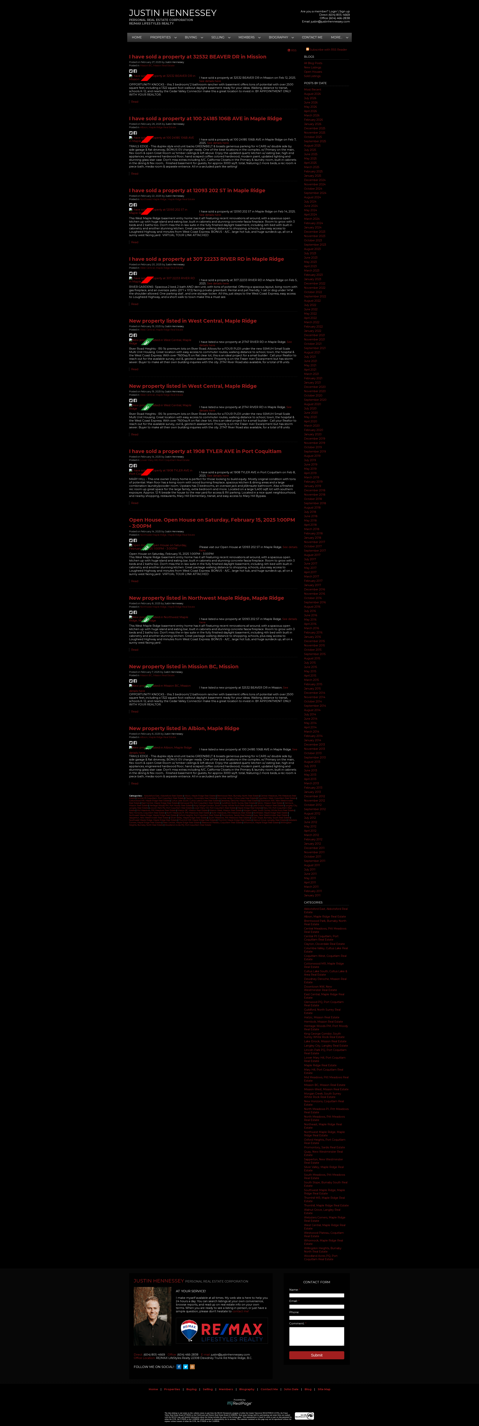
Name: (294, 1289)
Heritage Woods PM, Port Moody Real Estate (171, 805)
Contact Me (312, 37)
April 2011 (310, 882)
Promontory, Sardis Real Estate (324, 1147)
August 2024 (312, 197)
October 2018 (313, 499)
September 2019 (315, 451)
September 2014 (315, 705)
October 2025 (313, 137)
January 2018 (312, 537)
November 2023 (314, 236)
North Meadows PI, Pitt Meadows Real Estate (188, 813)
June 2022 (311, 309)
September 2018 (315, 503)
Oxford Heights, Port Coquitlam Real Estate (199, 815)
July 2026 (310, 98)
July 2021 (310, 356)
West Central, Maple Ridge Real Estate (161, 267)
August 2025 (312, 145)
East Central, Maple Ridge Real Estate (160, 803)
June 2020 (311, 412)
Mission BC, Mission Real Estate (324, 1085)
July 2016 (310, 611)
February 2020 (313, 430)
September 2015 (315, 654)
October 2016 (313, 598)
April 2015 (310, 675)
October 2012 (313, 805)
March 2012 (311, 835)
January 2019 (312, 486)
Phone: (294, 1312)
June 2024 (311, 206)
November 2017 (314, 542)
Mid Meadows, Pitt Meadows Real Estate (156, 810)
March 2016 (311, 628)
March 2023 (311, 270)
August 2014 (312, 710)
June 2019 (310, 464)
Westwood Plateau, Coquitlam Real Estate (222, 822)
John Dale (291, 1389)
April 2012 (310, 830)
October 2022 (313, 292)
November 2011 (314, 852)
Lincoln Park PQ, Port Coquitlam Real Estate (171, 808)
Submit (317, 1355)
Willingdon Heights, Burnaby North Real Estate (322, 1250)
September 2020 (315, 400)
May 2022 (310, 313)
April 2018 (310, 524)
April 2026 (310, 111)
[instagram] (193, 1367)
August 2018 (312, 507)
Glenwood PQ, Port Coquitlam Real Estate (200, 803)
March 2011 (311, 886)
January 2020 (313, 434)
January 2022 (312, 331)
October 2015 (312, 649)
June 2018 (311, 516)
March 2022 (311, 322)
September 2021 (315, 348)
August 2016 (312, 606)
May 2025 (310, 158)
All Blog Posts (313, 63)
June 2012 (310, 822)
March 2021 (311, 374)
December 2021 (314, 335)
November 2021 (314, 339)
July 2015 (310, 662)
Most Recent (312, 89)
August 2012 (312, 813)
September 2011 (314, 861)
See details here (210, 81)
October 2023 (313, 240)
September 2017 (315, 550)
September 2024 (315, 193)
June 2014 (310, 718)
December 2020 (315, 387)
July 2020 (310, 408)
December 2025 (314, 128)
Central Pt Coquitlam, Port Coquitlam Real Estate (321, 938)
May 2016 (310, 619)
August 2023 (312, 249)
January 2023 (312, 279)
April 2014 (310, 727)
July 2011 (309, 869)
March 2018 (311, 529)
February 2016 (313, 632)
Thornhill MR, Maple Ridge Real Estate (198, 820)
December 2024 (315, 180)
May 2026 (310, 106)
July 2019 (310, 460)
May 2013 (310, 774)
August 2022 (312, 300)
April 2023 (310, 266)
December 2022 (314, 283)
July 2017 (310, 559)
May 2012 (310, 826)
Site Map (324, 1389)
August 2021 (312, 352)
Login (333, 11)
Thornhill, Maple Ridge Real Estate (326, 1205)
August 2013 (312, 761)
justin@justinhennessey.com (330, 21)
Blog (308, 1389)
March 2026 (311, 115)
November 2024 (315, 184)
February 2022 (313, 326)
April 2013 (310, 779)
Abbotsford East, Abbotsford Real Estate (163, 796)
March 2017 (311, 576)
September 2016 (315, 602)
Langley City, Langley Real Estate (326, 1045)
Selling (208, 1389)
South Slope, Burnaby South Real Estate (270, 818)
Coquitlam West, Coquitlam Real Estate (277, 798)
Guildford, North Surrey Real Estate (238, 803)
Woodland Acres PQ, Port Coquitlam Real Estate (321, 1257)
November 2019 (314, 443)
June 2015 (310, 667)
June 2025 (310, 154)
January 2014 (312, 740)
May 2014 (310, 723)
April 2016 (310, 624)
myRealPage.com (239, 1403)
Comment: (297, 1323)
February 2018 (313, 533)
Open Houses (313, 71)
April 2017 (310, 572)
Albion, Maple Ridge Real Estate (325, 916)
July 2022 (310, 305)
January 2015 (312, 688)
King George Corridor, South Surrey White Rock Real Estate (324, 1035)
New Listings (312, 67)
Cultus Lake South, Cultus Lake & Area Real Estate (325, 973)
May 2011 (310, 878)
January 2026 (312, 124)
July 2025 (310, 150)
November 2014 (314, 697)
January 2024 (312, 227)
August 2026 (312, 94)
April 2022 (310, 318)
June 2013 (310, 770)
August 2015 (312, 658)
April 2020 (310, 421)
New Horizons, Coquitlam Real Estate (147, 813)
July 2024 (310, 201)
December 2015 (314, 641)
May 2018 (310, 520)
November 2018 (314, 494)
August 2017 (312, 555)
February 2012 (313, 839)
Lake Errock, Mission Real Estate (325, 1041)
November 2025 (314, 132)
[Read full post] (162, 77)
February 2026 (313, 119)
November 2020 (315, 391)
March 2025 (311, 167)
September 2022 (315, 296)
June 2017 (310, 563)
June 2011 (310, 874)
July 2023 (310, 253)
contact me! (240, 1311)
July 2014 (310, 714)
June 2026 (311, 102)
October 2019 (313, 447)
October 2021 (313, 343)
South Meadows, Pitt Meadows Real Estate (229, 818)
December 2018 (314, 490)
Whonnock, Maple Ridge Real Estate (262, 822)
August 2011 (312, 865)
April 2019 (310, 473)
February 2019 (313, 481)
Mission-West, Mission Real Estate (326, 1089)
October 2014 (313, 701)
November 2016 (314, 593)
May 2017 (310, 568)
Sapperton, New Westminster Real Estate (149, 818)
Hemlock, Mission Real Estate (323, 1021)
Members (226, 1389)
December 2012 (314, 796)
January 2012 (312, 843)
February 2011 (313, 891)
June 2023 (311, 257)
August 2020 (312, 404)
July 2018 (310, 512)
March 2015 (311, 680)
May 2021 (310, 365)
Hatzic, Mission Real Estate (321, 1017)
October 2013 (313, 753)
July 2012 (310, 818)
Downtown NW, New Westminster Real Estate (320, 988)
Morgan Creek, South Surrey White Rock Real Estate (322, 1095)
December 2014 (314, 693)
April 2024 (310, 214)
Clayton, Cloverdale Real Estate (324, 944)
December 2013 (314, 744)
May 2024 (310, 210)
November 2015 (314, 645)
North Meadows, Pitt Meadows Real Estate (231, 813)
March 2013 (311, 783)
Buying (191, 1389)
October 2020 (313, 395)
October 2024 (313, 188)
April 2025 (310, 163)
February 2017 (313, 581)
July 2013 (310, 766)
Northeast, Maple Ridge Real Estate (271, 813)
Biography (246, 1389)
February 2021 (313, 378)
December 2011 (314, 848)
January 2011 (312, 895)
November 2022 (314, 287)
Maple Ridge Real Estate (320, 1065)
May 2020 (310, 417)
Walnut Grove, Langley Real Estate (270, 820)
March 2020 (312, 425)
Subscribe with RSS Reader (328, 49)
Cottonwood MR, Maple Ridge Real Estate (149, 800)
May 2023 (310, 262)
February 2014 (313, 736)
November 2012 (314, 800)
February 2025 (313, 171)
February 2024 (313, 223)
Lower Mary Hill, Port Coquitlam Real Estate (165, 460)
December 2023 (314, 231)
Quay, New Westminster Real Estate (270, 815)
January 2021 (312, 382)
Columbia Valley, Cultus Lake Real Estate (237, 798)
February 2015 (313, 684)
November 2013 (314, 749)
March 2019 (311, 477)
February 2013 (313, 787)
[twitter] (186, 1367)
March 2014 (311, 731)
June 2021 (310, 361)
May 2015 (310, 671)
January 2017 (312, 585)
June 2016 (310, 615)
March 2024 (312, 219)
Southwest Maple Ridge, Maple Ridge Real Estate (324, 1191)
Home (137, 37)
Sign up (344, 11)
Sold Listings (312, 76)
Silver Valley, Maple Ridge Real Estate (188, 818)
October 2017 (313, 546)
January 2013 (312, 792)
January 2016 (312, 637)
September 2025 (315, 141)
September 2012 (315, 809)
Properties (172, 1389)
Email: (293, 1301)
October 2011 (312, 856)
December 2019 (314, 438)
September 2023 (315, 244)
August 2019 (312, 456)
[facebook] (179, 1367)
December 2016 (314, 589)
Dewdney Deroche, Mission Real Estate (240, 800)
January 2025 (312, 175)
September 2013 (315, 757)
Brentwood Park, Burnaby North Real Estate (238, 796)
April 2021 (310, 369)
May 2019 (310, 468)
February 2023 (313, 275)
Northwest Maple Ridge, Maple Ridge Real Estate (324, 1133)
